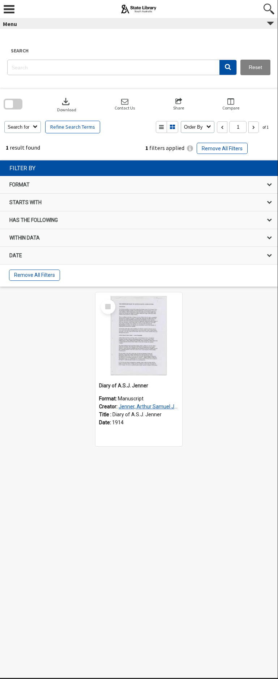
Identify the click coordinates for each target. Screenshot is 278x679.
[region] (139, 223)
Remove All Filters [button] (222, 148)
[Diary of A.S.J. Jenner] (139, 335)
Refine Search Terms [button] (72, 127)
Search (20, 50)
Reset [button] (255, 67)
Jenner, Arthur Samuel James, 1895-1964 (166, 406)
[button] (227, 67)
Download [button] (66, 104)
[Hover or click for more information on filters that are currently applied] (190, 148)
